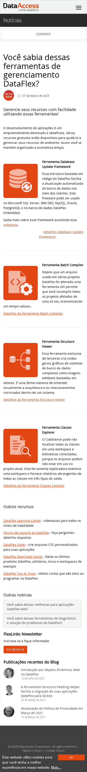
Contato (43, 34)
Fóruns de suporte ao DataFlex (26, 533)
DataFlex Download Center (23, 556)
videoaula (10, 225)
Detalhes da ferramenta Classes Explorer (33, 485)
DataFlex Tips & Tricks (19, 573)
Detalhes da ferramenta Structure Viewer (34, 400)
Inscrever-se (15, 649)
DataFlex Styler (14, 544)
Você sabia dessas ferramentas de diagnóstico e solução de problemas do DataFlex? (41, 620)
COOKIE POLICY (55, 750)
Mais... (56, 767)
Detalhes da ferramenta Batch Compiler (33, 313)
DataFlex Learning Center (22, 521)
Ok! (71, 757)
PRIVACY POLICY (33, 750)
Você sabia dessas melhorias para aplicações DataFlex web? (40, 606)
